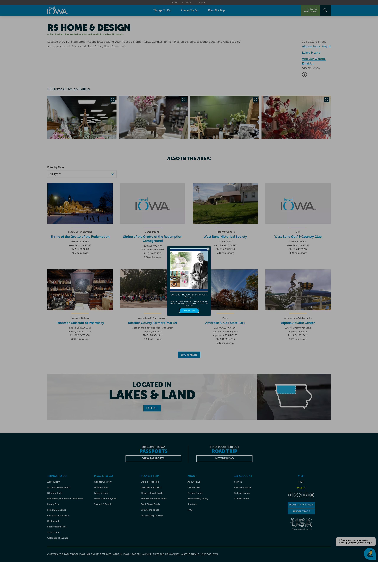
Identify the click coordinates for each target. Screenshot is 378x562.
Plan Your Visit (189, 310)
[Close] (208, 249)
